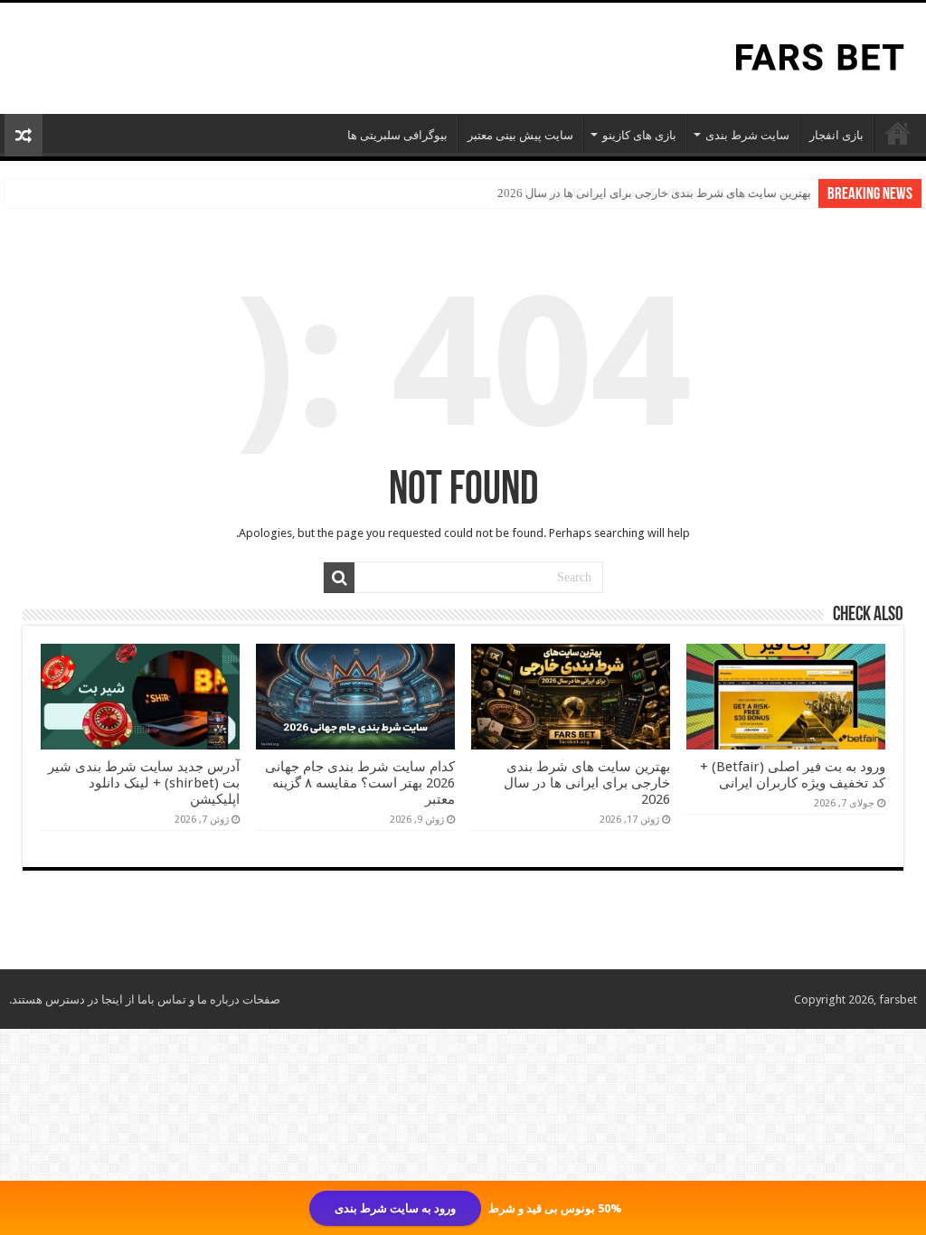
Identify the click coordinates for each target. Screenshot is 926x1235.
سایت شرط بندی (747, 135)
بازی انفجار (836, 135)
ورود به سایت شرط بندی (395, 1208)
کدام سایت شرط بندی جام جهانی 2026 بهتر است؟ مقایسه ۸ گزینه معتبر (360, 783)
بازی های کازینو (639, 135)
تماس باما (161, 999)
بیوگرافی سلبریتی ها (397, 135)
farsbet (898, 999)
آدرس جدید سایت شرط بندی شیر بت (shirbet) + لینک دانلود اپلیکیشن (144, 783)
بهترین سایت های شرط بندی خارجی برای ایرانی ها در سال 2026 (654, 193)
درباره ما (218, 999)
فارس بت (897, 133)
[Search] (339, 577)
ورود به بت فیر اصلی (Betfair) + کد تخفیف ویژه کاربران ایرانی (792, 775)
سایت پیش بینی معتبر (520, 135)
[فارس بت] (816, 56)
